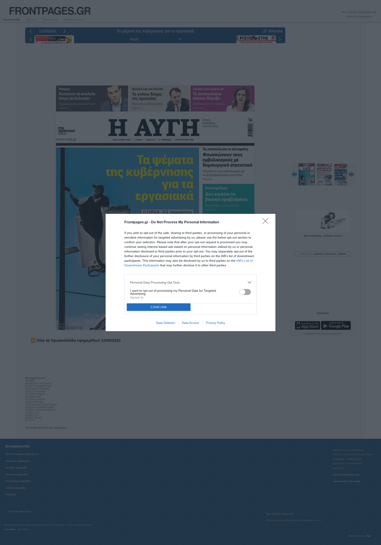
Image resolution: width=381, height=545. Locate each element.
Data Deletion (165, 323)
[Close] (267, 222)
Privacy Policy (215, 323)
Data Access (190, 323)
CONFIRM (159, 307)
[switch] (245, 292)
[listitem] (190, 282)
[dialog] (190, 272)
